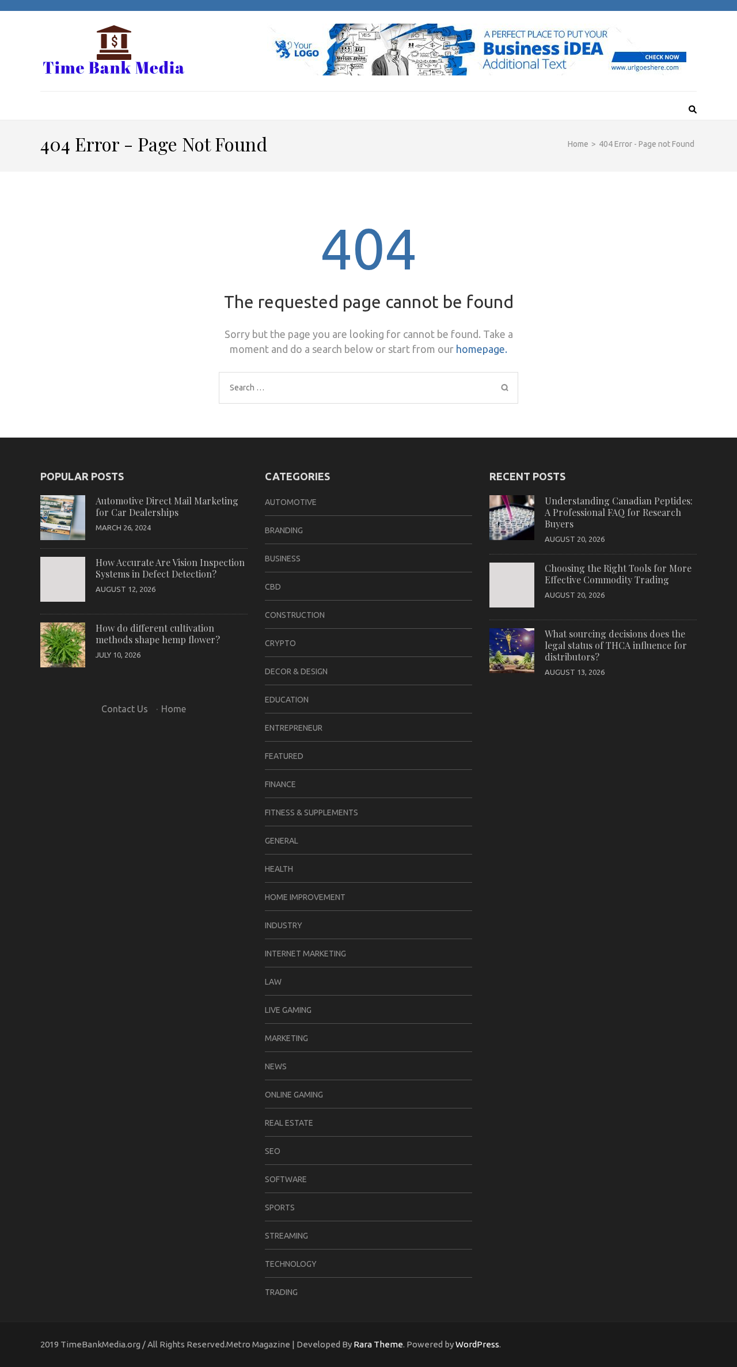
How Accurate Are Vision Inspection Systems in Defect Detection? (170, 568)
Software (286, 1179)
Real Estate (289, 1122)
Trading (281, 1292)
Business (283, 558)
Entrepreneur (293, 727)
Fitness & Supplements (311, 812)
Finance (280, 784)
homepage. (481, 349)
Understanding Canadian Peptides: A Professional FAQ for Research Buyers (619, 512)
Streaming (286, 1235)
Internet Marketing (305, 953)
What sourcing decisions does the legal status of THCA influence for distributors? (616, 645)
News (276, 1066)
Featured (284, 756)
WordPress (477, 1344)
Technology (291, 1264)
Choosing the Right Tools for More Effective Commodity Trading (618, 574)
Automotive (291, 502)
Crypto (280, 643)
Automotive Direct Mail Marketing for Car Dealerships (167, 506)
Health (279, 869)
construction (295, 615)
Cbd (273, 586)
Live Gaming (288, 1010)
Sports (280, 1207)
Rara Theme (378, 1344)
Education (287, 699)
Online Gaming (294, 1094)
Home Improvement (305, 897)
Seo (272, 1151)
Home (173, 709)
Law (273, 981)
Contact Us (124, 709)
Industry (283, 925)
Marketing (286, 1038)
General (281, 840)
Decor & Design (296, 671)
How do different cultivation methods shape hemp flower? (158, 633)
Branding (284, 530)
